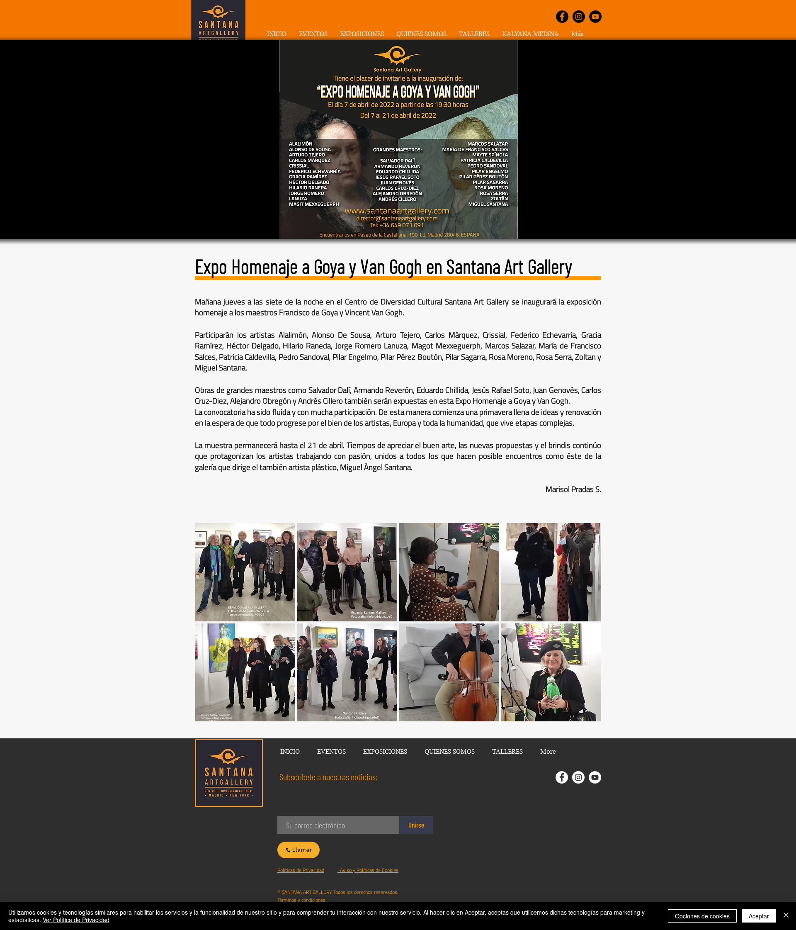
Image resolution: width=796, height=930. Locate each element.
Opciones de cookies (702, 916)
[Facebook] (562, 16)
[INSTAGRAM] (578, 777)
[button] (362, 34)
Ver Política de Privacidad (76, 919)
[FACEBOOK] (562, 777)
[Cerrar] (786, 915)
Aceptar (759, 916)
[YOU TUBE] (595, 777)
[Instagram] (579, 16)
